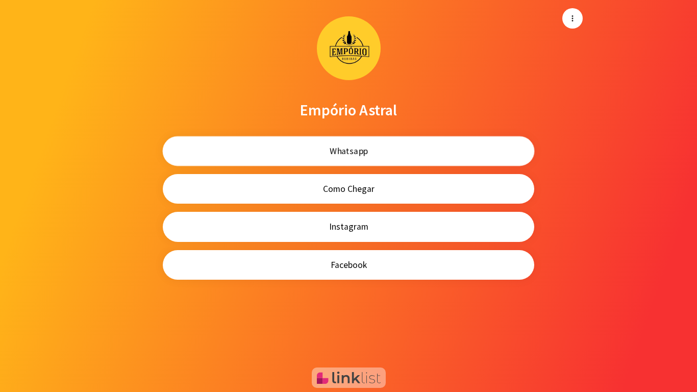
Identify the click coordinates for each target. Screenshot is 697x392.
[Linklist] (349, 378)
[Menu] (572, 18)
